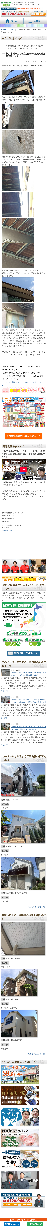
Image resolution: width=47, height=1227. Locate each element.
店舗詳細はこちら (7, 530)
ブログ (10, 30)
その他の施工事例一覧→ (37, 907)
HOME (3, 30)
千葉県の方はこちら (35, 1224)
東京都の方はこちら (12, 1224)
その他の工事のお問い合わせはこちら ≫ (23, 436)
